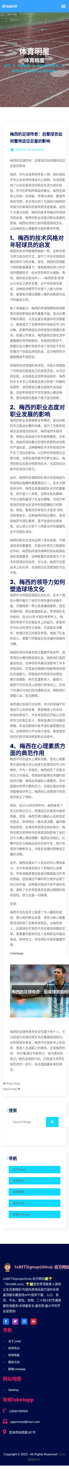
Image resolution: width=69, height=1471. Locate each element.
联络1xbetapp (21, 1214)
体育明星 (18, 1192)
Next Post (10, 1089)
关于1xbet (19, 1169)
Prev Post (13, 1083)
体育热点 (18, 1180)
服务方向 (18, 1203)
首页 (7, 65)
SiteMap (13, 1390)
